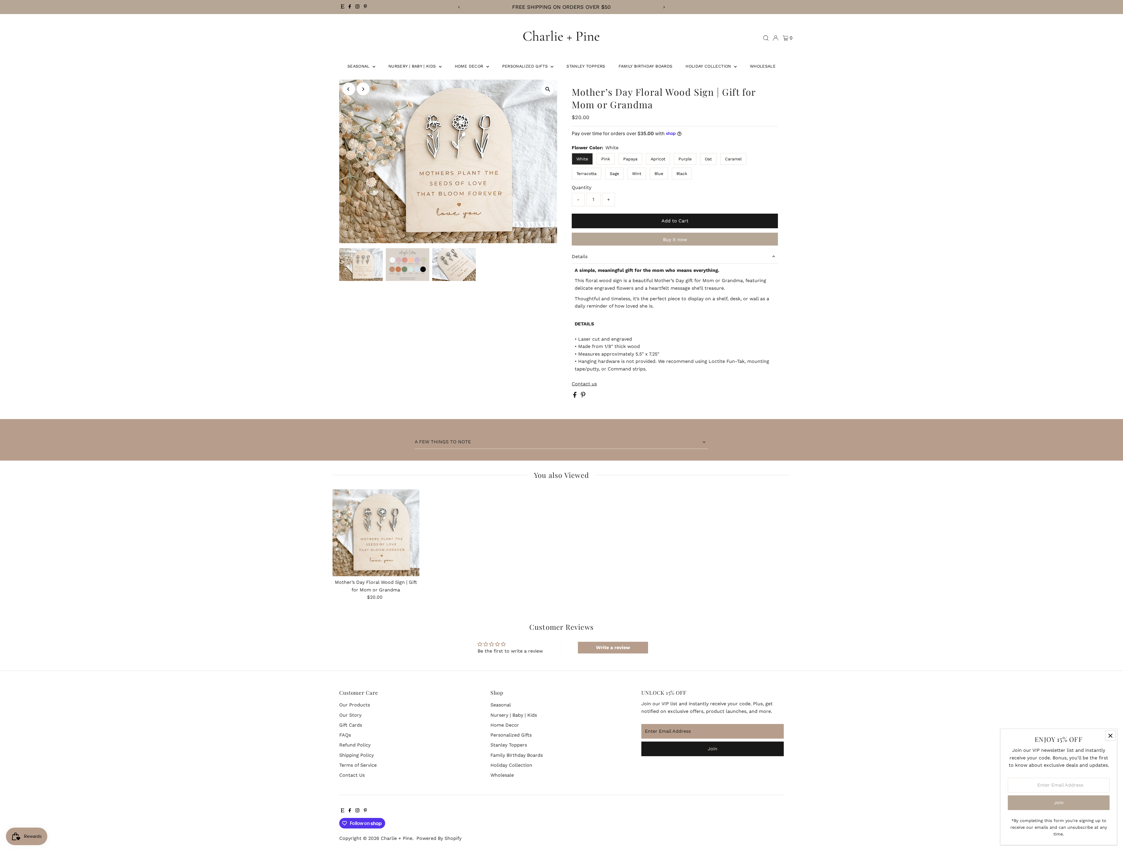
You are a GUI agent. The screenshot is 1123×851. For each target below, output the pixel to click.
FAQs (345, 735)
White (582, 159)
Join (712, 749)
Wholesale (763, 66)
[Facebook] (349, 7)
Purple (685, 159)
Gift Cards (350, 725)
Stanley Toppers (585, 66)
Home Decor (470, 66)
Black (681, 173)
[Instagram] (357, 7)
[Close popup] (1110, 735)
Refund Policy (355, 745)
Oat (708, 159)
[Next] (664, 7)
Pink (605, 159)
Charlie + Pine (396, 838)
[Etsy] (342, 7)
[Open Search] (766, 38)
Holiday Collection (709, 66)
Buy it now (675, 239)
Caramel (733, 159)
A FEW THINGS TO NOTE (443, 442)
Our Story (350, 715)
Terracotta (586, 173)
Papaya (630, 159)
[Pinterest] (365, 7)
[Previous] (459, 7)
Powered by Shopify (438, 838)
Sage (614, 173)
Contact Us (352, 775)
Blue (658, 173)
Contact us (584, 384)
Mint (636, 173)
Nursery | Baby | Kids (413, 66)
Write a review (613, 647)
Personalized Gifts (526, 66)
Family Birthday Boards (646, 66)
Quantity (581, 187)
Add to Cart (675, 221)
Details (580, 256)
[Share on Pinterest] (583, 396)
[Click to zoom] (547, 89)
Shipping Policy (356, 755)
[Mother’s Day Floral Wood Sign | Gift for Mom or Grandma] (376, 532)
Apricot (658, 159)
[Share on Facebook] (575, 396)
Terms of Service (358, 765)
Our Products (354, 705)
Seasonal (359, 66)
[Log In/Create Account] (775, 38)
